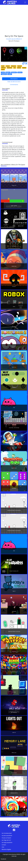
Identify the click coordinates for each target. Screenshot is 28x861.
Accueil (8, 39)
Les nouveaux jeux (7, 833)
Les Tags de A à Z (6, 840)
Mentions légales (6, 849)
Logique (24, 67)
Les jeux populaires (7, 835)
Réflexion (3, 67)
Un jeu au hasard (6, 838)
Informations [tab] (14, 79)
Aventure (20, 66)
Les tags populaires (7, 842)
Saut (15, 67)
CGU (3, 847)
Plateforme (9, 67)
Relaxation (13, 66)
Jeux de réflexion (16, 39)
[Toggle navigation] (25, 2)
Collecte (19, 67)
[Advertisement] (14, 20)
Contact (4, 845)
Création (8, 66)
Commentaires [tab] (14, 84)
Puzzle (2, 66)
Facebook (3, 859)
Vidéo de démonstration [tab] (14, 81)
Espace (2, 69)
